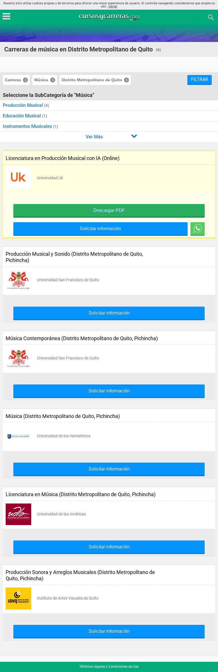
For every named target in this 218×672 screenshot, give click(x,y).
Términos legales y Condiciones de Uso (109, 667)
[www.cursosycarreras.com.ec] (109, 17)
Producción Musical (23, 105)
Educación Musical (22, 115)
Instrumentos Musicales (28, 126)
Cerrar (112, 6)
